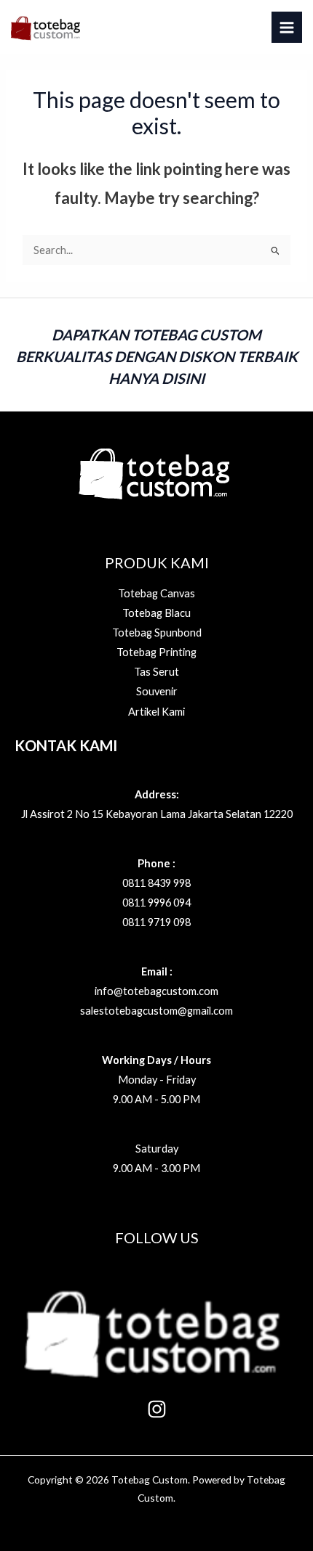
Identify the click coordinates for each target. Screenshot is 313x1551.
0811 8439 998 (156, 883)
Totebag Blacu (156, 613)
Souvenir (157, 691)
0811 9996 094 (156, 902)
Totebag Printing (156, 652)
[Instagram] (157, 1409)
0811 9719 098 (156, 922)
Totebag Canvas (156, 593)
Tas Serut (156, 672)
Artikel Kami (156, 711)
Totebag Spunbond (157, 632)
